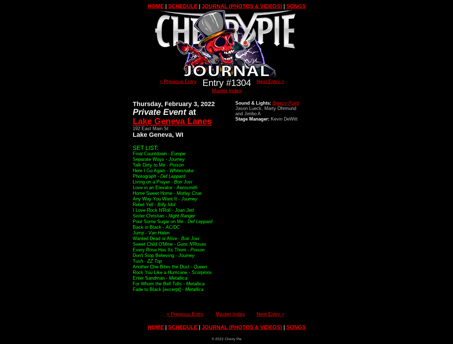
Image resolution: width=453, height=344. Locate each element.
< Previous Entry (178, 81)
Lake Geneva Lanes (172, 121)
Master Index (226, 90)
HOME (156, 6)
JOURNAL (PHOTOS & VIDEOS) (242, 6)
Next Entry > (270, 81)
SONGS (296, 6)
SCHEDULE (182, 6)
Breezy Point (286, 103)
